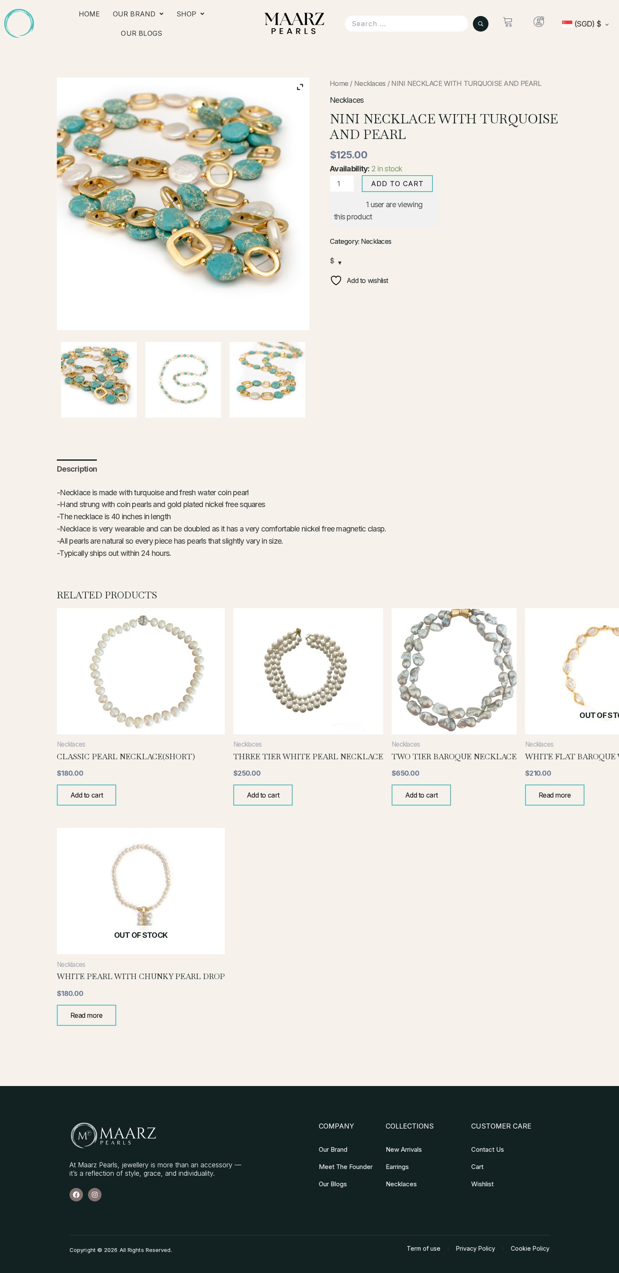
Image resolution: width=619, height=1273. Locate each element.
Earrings (397, 1167)
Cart (477, 1167)
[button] (138, 14)
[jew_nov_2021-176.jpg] (99, 380)
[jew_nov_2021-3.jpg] (183, 380)
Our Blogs (141, 33)
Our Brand (134, 14)
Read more (555, 795)
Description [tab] (77, 468)
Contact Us (487, 1149)
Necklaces (370, 83)
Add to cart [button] (86, 795)
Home (89, 14)
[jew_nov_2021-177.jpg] (267, 380)
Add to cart (397, 183)
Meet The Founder (346, 1167)
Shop (186, 14)
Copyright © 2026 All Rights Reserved (120, 1249)
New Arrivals (404, 1149)
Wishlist (482, 1184)
